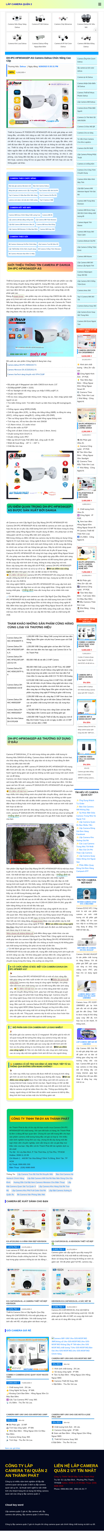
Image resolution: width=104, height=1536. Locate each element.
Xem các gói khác (12, 1464)
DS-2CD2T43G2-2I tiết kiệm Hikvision (86, 495)
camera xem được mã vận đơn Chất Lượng (23, 200)
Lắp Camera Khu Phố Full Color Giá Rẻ (29, 1190)
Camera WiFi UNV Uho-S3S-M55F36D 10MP (26, 1433)
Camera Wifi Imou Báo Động (45, 224)
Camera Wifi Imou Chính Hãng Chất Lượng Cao (24, 215)
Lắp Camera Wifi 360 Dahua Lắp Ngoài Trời (85, 264)
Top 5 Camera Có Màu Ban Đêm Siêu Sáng (23, 195)
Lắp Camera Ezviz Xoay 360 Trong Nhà (86, 313)
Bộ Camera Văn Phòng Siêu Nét (31, 1194)
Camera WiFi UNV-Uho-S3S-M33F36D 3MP (71, 1358)
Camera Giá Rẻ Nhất (85, 148)
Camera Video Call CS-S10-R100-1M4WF (87, 768)
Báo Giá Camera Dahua (41, 186)
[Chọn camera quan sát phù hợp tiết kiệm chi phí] (95, 30)
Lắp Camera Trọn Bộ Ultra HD (48, 244)
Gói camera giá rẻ (18, 1330)
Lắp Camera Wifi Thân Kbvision (46, 220)
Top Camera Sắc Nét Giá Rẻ (48, 190)
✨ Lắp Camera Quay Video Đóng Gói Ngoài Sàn (85, 868)
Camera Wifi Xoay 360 (47, 229)
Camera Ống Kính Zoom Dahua (86, 60)
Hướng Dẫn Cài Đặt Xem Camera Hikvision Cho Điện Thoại (39, 1182)
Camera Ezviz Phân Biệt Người (86, 109)
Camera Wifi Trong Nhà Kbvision (86, 202)
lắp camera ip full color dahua (85, 69)
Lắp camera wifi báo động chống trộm (21, 220)
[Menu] (100, 4)
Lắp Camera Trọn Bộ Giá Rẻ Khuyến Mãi (35, 1174)
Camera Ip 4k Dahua (85, 77)
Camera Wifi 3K (47, 215)
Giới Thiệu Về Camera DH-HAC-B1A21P (86, 958)
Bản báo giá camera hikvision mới (20, 186)
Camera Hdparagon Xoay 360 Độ (84, 273)
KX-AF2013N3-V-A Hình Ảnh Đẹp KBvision (26, 1241)
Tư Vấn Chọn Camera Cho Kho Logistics (85, 140)
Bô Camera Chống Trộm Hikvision (49, 249)
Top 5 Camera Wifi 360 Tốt (85, 298)
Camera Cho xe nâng (85, 133)
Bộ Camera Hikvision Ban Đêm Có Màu (22, 253)
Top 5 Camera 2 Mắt (46, 200)
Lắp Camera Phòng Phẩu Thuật (86, 156)
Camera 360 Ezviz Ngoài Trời (86, 322)
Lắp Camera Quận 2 (19, 4)
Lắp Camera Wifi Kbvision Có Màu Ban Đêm (23, 229)
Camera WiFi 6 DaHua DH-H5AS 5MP (86, 686)
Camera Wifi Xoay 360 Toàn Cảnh (85, 233)
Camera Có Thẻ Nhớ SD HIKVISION (86, 118)
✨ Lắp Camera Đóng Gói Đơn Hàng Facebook (85, 840)
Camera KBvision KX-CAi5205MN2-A (87, 351)
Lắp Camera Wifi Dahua (86, 102)
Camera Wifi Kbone (84, 256)
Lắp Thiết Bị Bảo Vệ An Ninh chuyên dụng (22, 249)
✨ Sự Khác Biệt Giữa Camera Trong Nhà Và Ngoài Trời (86, 825)
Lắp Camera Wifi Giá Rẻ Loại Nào (86, 1052)
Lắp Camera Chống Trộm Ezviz (86, 248)
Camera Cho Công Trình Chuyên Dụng (86, 171)
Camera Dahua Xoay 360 (86, 306)
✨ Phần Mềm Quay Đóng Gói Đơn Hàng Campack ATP (85, 877)
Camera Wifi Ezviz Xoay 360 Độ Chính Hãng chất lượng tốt (86, 213)
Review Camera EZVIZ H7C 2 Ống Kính (86, 912)
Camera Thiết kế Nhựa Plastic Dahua (85, 94)
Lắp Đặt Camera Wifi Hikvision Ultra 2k (21, 224)
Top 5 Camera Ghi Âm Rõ (47, 195)
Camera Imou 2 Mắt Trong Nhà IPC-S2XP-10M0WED (87, 1005)
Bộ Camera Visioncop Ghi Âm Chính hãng (22, 244)
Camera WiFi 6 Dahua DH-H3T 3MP (87, 727)
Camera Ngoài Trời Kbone (84, 223)
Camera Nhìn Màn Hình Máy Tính (86, 180)
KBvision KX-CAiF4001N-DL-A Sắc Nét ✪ (71, 1301)
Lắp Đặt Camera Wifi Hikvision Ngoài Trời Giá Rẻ (86, 192)
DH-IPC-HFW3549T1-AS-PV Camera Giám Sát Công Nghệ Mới (87, 565)
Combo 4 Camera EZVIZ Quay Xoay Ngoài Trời (87, 644)
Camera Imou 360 (84, 290)
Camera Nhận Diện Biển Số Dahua (86, 85)
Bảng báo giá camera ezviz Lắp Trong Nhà (23, 190)
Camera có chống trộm (85, 164)
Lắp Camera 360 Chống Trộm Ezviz (86, 282)
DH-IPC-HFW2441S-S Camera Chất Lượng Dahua (87, 426)
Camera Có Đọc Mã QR (86, 127)
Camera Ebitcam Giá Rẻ (86, 241)
